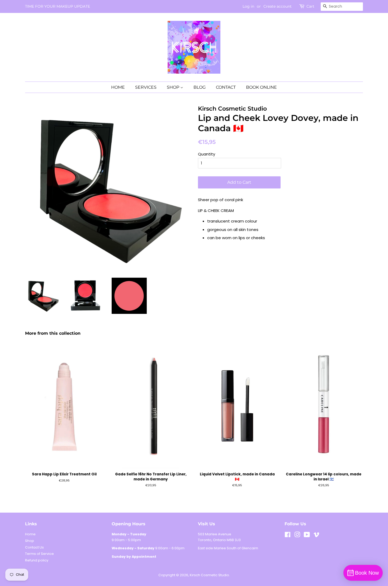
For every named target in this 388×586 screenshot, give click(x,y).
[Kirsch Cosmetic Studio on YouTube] (307, 535)
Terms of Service (39, 553)
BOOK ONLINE (261, 87)
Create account (277, 6)
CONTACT (226, 87)
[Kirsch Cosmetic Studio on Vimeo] (316, 535)
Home (30, 534)
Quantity (206, 154)
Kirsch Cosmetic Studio (209, 575)
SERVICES (146, 87)
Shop (29, 540)
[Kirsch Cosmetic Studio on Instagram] (297, 535)
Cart (310, 6)
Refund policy (36, 560)
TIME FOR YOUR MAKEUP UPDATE (57, 6)
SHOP (173, 87)
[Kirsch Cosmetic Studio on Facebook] (288, 535)
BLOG (199, 87)
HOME (118, 87)
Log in (248, 6)
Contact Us (34, 547)
